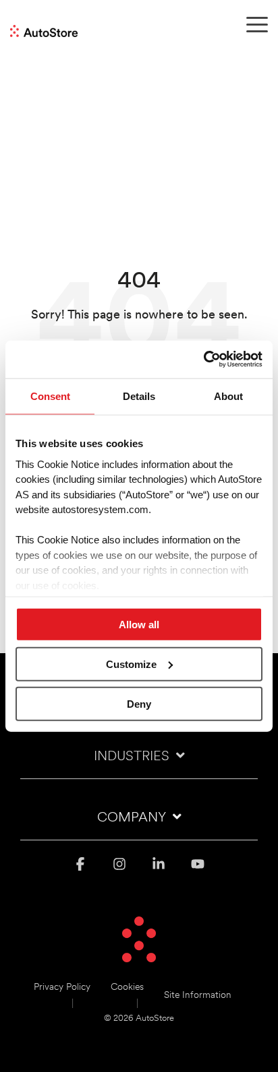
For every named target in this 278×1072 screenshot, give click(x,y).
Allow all (139, 624)
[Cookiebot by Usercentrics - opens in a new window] (203, 359)
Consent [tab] (50, 395)
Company (131, 818)
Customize (131, 663)
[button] (257, 23)
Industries (131, 757)
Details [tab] (139, 395)
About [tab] (228, 395)
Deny (139, 703)
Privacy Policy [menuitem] (62, 987)
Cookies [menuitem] (127, 987)
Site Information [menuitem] (197, 996)
